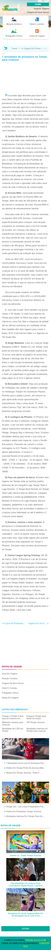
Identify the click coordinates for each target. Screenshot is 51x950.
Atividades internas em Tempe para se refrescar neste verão (26, 816)
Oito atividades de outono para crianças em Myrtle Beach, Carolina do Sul (25, 884)
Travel (14, 48)
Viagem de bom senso (38, 12)
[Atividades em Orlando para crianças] (25, 792)
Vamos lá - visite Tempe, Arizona (25, 855)
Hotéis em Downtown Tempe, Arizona (23, 811)
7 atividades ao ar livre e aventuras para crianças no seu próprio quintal (26, 763)
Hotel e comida (9, 688)
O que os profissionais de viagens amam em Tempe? (15, 623)
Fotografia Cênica (10, 693)
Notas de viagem (10, 698)
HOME (38, 4)
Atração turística (10, 678)
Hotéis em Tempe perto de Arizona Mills (25, 768)
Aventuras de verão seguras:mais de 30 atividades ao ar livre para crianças (25, 914)
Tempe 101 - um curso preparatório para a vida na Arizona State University (26, 807)
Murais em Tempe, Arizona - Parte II (22, 773)
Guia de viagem (41, 9)
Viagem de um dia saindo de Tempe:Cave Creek (37, 623)
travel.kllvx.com (35, 940)
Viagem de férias (32, 48)
